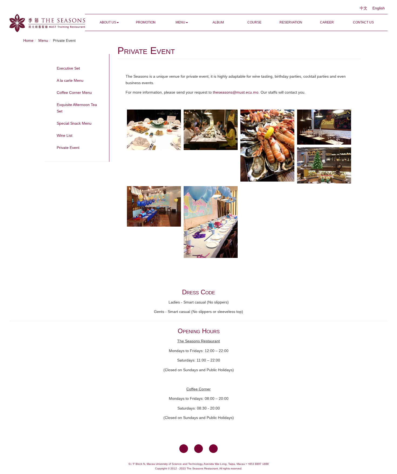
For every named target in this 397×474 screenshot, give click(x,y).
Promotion (146, 22)
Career (327, 22)
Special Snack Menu (74, 123)
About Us (108, 22)
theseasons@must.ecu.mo (235, 92)
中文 (364, 8)
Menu (180, 22)
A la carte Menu (70, 80)
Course (254, 22)
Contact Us (363, 22)
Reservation (291, 22)
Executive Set (68, 68)
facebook (183, 448)
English (378, 8)
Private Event (68, 147)
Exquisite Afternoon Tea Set (77, 108)
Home (28, 40)
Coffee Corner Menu (74, 92)
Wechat (213, 448)
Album (218, 22)
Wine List (64, 135)
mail (198, 448)
